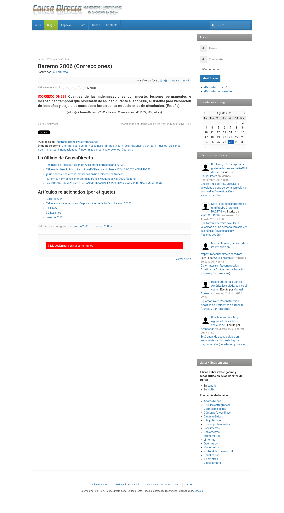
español (212, 385)
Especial (66, 25)
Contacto (111, 25)
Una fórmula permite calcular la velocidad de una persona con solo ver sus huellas (224, 187)
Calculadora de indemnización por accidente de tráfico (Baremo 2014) (88, 203)
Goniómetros (212, 431)
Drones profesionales (217, 424)
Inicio (38, 25)
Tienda (96, 25)
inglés (211, 389)
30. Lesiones (53, 212)
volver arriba (183, 259)
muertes (162, 145)
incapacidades (68, 149)
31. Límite (52, 208)
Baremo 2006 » (103, 226)
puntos (149, 145)
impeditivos (113, 145)
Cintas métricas (213, 416)
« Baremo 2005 (79, 226)
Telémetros (211, 459)
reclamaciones (133, 145)
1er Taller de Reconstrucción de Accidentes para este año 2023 (84, 164)
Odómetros (211, 443)
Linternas (209, 439)
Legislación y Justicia (232, 344)
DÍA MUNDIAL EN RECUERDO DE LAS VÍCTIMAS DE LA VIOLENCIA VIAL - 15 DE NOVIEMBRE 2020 (104, 183)
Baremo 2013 (54, 217)
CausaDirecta (59, 72)
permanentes (48, 149)
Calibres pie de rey (215, 408)
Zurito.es (198, 491)
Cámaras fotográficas (217, 412)
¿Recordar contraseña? (218, 91)
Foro (82, 25)
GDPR (189, 484)
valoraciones (112, 149)
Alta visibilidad (212, 401)
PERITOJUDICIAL (211, 215)
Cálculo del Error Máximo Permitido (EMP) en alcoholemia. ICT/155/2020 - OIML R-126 (98, 169)
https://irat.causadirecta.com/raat (221, 254)
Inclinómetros (212, 435)
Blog (50, 25)
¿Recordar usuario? (215, 87)
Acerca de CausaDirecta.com (163, 484)
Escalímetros (212, 428)
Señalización (211, 455)
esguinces (97, 145)
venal (84, 145)
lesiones (175, 145)
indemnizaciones (91, 149)
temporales (70, 145)
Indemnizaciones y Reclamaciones (77, 141)
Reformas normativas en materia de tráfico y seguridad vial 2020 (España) (91, 178)
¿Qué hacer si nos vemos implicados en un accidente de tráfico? (84, 174)
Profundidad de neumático (220, 451)
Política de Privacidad (127, 484)
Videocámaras (213, 462)
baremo (128, 149)
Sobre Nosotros (100, 484)
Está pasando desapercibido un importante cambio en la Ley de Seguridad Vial (220, 340)
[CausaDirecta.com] (77, 9)
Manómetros (212, 447)
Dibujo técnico (212, 420)
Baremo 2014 (54, 198)
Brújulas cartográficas (217, 404)
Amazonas (207, 328)
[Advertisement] (114, 48)
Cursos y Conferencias (215, 273)
